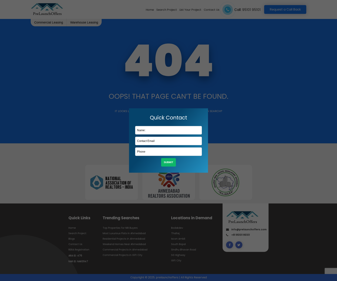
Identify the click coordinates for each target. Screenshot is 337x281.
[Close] (207, 109)
